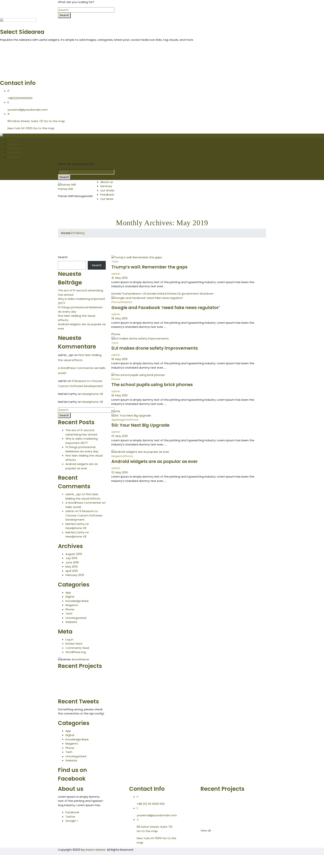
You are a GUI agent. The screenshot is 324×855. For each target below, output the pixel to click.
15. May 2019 (119, 436)
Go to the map (54, 121)
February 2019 (74, 575)
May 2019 (71, 566)
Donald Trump (121, 294)
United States (167, 294)
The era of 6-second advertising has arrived (81, 432)
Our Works (15, 148)
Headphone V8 (92, 394)
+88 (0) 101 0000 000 (151, 804)
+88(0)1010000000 (20, 98)
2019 (74, 233)
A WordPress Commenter (76, 368)
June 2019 (72, 562)
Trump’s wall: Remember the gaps (149, 267)
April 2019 (71, 571)
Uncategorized (75, 618)
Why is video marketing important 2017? (81, 441)
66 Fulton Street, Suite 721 (25, 121)
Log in (69, 639)
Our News (14, 157)
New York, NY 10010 (20, 128)
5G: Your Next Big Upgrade (140, 425)
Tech (68, 613)
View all (206, 830)
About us (14, 140)
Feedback (14, 152)
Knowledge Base (77, 601)
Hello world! (73, 507)
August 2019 (73, 554)
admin (115, 274)
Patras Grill (65, 189)
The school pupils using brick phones (152, 385)
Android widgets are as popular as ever (81, 466)
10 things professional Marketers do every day (81, 449)
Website (71, 622)
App (68, 592)
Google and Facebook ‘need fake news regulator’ (165, 308)
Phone (69, 609)
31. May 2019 (119, 278)
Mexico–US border (144, 294)
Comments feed (77, 648)
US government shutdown (195, 294)
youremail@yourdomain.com (28, 110)
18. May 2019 (119, 318)
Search (63, 257)
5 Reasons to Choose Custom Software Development (83, 515)
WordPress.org (75, 652)
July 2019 (71, 558)
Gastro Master (95, 850)
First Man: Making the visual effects (82, 496)
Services (13, 144)
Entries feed (73, 644)
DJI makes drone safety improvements (154, 348)
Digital (69, 597)
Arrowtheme (80, 659)
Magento (71, 605)
